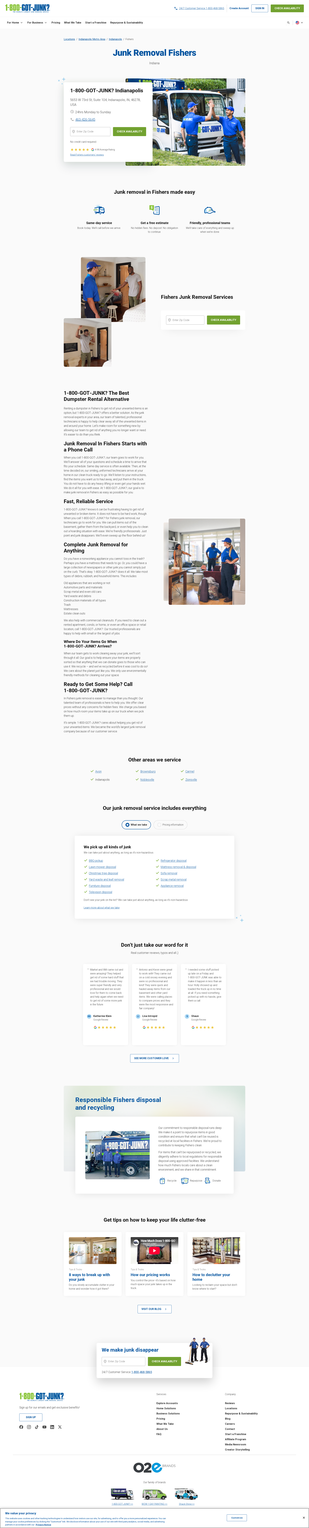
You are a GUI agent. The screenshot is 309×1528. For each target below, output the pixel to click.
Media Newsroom (235, 1444)
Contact (230, 1429)
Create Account (239, 8)
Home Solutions (166, 1408)
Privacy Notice (43, 1524)
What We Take (165, 1423)
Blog (227, 1418)
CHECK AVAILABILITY (287, 8)
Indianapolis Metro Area (92, 39)
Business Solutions (168, 1413)
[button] (15, 23)
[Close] (303, 1517)
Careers (230, 1423)
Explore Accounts (167, 1403)
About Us (162, 1429)
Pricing (160, 1418)
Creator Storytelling (237, 1449)
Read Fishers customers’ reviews (87, 154)
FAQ (158, 1434)
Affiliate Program (235, 1439)
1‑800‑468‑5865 (141, 1372)
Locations (69, 39)
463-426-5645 (85, 119)
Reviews (230, 1403)
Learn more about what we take (102, 907)
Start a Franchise (235, 1434)
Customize (237, 1518)
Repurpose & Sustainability (241, 1413)
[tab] (136, 824)
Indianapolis (115, 39)
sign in (259, 8)
